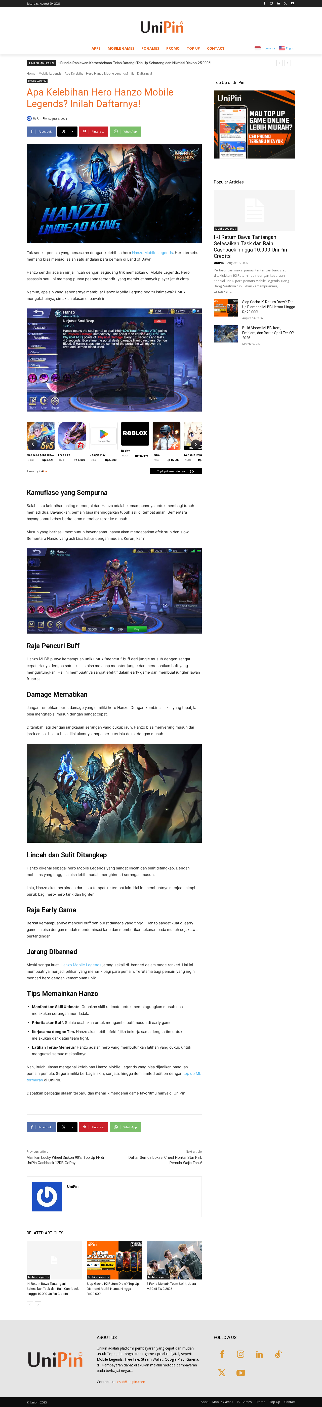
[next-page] (38, 1304)
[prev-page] (30, 1304)
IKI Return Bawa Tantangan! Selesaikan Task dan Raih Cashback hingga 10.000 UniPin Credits (53, 1289)
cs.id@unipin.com (131, 1381)
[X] (285, 4)
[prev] (279, 63)
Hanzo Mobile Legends (152, 252)
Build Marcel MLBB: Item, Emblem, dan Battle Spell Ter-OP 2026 (268, 333)
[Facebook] (264, 4)
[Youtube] (292, 4)
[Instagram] (271, 4)
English (290, 48)
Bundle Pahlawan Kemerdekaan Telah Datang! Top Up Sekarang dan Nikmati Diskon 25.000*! (135, 63)
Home (31, 73)
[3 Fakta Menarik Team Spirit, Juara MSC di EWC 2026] (174, 1260)
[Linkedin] (278, 4)
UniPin (42, 118)
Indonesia (268, 48)
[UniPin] (30, 118)
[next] (288, 63)
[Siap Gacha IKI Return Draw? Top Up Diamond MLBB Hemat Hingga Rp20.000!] (114, 1260)
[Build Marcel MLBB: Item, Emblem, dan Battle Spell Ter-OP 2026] (226, 333)
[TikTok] (278, 1355)
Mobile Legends (50, 73)
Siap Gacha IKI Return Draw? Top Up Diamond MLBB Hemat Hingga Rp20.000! (113, 1289)
